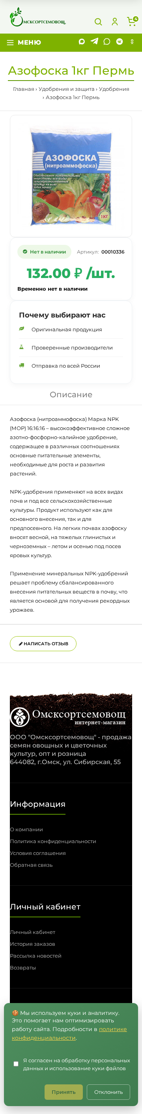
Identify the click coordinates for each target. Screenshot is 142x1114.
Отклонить (108, 1092)
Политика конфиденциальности (53, 841)
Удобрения (114, 89)
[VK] (119, 43)
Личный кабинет (32, 932)
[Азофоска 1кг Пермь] (71, 176)
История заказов (32, 944)
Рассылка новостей (36, 955)
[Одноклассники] (132, 43)
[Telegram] (94, 43)
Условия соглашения (38, 853)
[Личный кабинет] (115, 22)
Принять (64, 1092)
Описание (71, 394)
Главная (23, 89)
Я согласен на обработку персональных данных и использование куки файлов (76, 1064)
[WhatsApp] (107, 43)
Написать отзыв (45, 643)
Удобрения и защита (67, 89)
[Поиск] (98, 22)
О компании (26, 829)
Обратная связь (31, 865)
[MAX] (82, 43)
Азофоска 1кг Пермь (72, 97)
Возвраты (23, 967)
